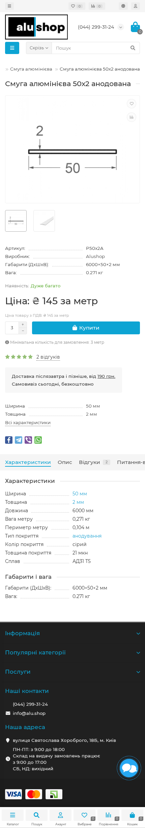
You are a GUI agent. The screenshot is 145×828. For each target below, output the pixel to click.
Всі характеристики (28, 422)
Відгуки (93, 462)
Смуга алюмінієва (31, 69)
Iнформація (22, 633)
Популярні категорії (35, 652)
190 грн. (106, 376)
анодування (87, 536)
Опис (65, 462)
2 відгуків (48, 357)
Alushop (95, 256)
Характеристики (28, 462)
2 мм (91, 414)
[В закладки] (131, 103)
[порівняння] (131, 117)
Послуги (18, 671)
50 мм (93, 406)
